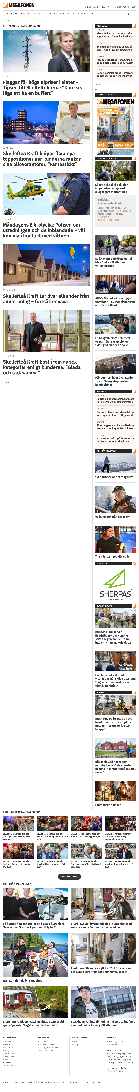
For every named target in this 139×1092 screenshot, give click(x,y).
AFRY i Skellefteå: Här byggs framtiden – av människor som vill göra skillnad (115, 302)
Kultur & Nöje (23, 13)
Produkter (42, 1042)
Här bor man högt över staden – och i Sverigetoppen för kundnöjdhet (114, 381)
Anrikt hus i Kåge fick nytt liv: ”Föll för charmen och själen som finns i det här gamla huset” (101, 970)
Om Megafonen (114, 7)
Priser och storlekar (46, 1045)
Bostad (71, 13)
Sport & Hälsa (56, 13)
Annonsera (90, 7)
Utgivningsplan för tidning (49, 1048)
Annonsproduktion (45, 1051)
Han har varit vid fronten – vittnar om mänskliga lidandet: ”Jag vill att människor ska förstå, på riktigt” (115, 680)
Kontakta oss (129, 7)
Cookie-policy (74, 1082)
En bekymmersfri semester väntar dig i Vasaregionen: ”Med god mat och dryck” (112, 341)
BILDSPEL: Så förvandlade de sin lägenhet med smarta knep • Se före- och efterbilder (101, 925)
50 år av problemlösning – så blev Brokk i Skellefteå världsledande (114, 262)
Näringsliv (39, 13)
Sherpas (97, 1082)
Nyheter (7, 13)
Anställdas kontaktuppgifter (119, 1059)
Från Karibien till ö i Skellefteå (22, 980)
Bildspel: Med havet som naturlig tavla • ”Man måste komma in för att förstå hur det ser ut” (115, 767)
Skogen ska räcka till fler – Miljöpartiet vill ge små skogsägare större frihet (112, 188)
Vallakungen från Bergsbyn (112, 517)
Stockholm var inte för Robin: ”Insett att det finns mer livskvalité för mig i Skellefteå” (103, 1023)
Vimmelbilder (85, 13)
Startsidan (7, 1042)
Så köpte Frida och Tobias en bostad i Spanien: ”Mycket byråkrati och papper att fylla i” (33, 925)
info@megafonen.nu (122, 1056)
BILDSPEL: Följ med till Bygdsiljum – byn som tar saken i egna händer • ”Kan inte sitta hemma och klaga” (113, 637)
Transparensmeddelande (108, 219)
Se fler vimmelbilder (69, 876)
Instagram (76, 1045)
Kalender (7, 1060)
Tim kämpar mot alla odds (112, 556)
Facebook (76, 1042)
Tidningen (101, 7)
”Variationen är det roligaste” (114, 477)
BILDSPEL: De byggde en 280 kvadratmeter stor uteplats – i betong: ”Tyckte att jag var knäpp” (115, 724)
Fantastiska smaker (108, 805)
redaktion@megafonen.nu (122, 1053)
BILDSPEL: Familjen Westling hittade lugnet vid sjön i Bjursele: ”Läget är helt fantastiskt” (33, 1023)
